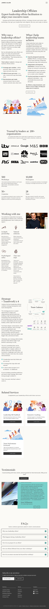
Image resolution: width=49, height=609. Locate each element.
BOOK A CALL (30, 92)
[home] (6, 3)
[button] (47, 2)
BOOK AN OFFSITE (24, 25)
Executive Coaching (6, 591)
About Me (20, 589)
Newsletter (20, 595)
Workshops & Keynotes (7, 593)
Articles (19, 593)
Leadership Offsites (6, 589)
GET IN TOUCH (24, 478)
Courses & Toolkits (6, 595)
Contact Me (35, 589)
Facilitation (20, 591)
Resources (20, 596)
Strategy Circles (5, 596)
